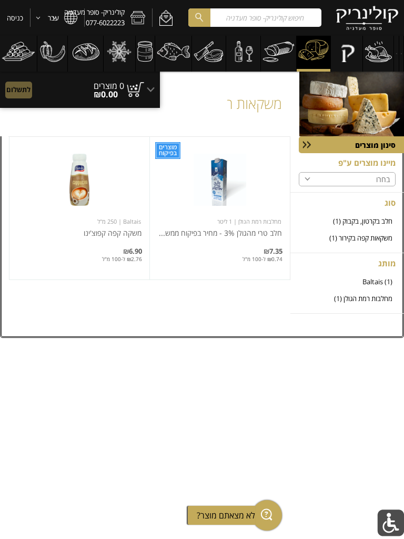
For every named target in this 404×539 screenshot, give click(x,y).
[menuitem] (401, 54)
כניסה (15, 18)
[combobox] (254, 17)
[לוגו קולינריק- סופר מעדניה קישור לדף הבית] (367, 18)
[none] (220, 208)
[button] (166, 18)
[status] (109, 86)
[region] (80, 85)
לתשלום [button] (18, 89)
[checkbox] (347, 221)
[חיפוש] (199, 17)
